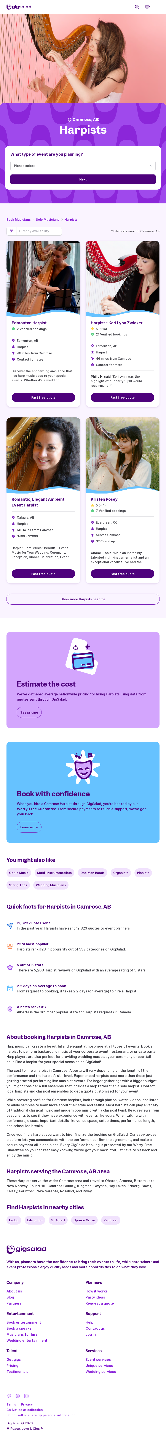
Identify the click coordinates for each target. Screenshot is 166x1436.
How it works (97, 1291)
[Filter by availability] (39, 231)
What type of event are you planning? (46, 154)
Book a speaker (19, 1328)
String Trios (18, 885)
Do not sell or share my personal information (40, 1415)
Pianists (143, 873)
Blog (10, 1297)
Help (89, 1322)
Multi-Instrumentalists (54, 873)
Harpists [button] (83, 130)
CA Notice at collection (24, 1410)
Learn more (29, 827)
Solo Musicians (47, 219)
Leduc (14, 1220)
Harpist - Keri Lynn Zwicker (117, 323)
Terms (11, 1404)
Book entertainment (23, 1322)
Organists (120, 873)
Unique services (99, 1365)
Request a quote (100, 1303)
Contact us (95, 1328)
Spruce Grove (84, 1220)
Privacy (27, 1404)
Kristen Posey (104, 499)
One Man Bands (92, 873)
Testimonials (17, 1371)
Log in (91, 1334)
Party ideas (95, 1297)
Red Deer (111, 1220)
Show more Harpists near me (83, 599)
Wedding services (101, 1371)
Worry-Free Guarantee (36, 809)
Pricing (12, 1365)
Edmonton (35, 1220)
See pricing (29, 712)
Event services (98, 1359)
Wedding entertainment (26, 1340)
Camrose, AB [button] (86, 119)
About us (14, 1291)
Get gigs (13, 1359)
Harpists (71, 219)
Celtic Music (19, 873)
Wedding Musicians (51, 885)
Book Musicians (18, 219)
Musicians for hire (22, 1334)
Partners (14, 1303)
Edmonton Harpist (29, 323)
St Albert (58, 1220)
